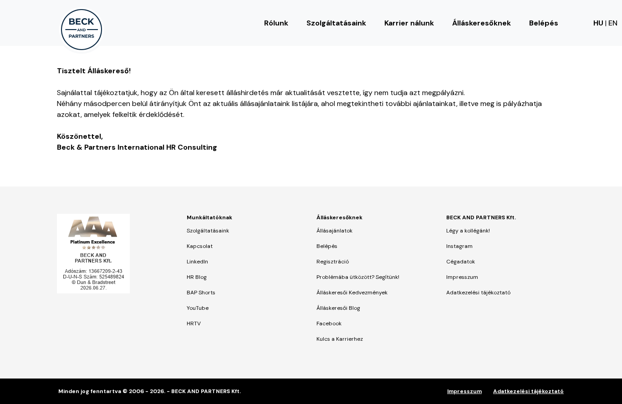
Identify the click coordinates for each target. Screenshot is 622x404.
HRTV (194, 323)
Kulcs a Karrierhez (339, 339)
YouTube (198, 308)
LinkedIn (197, 261)
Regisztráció (332, 261)
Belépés (543, 23)
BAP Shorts (201, 292)
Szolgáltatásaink (336, 23)
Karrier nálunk (409, 23)
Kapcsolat (200, 246)
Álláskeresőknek (481, 23)
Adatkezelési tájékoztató (478, 292)
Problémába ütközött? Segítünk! (357, 277)
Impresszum (462, 277)
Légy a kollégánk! (468, 230)
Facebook (329, 323)
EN (612, 23)
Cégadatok (460, 261)
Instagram (459, 246)
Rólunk (276, 23)
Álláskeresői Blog (338, 308)
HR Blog (197, 277)
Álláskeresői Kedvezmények (351, 292)
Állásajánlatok (334, 230)
